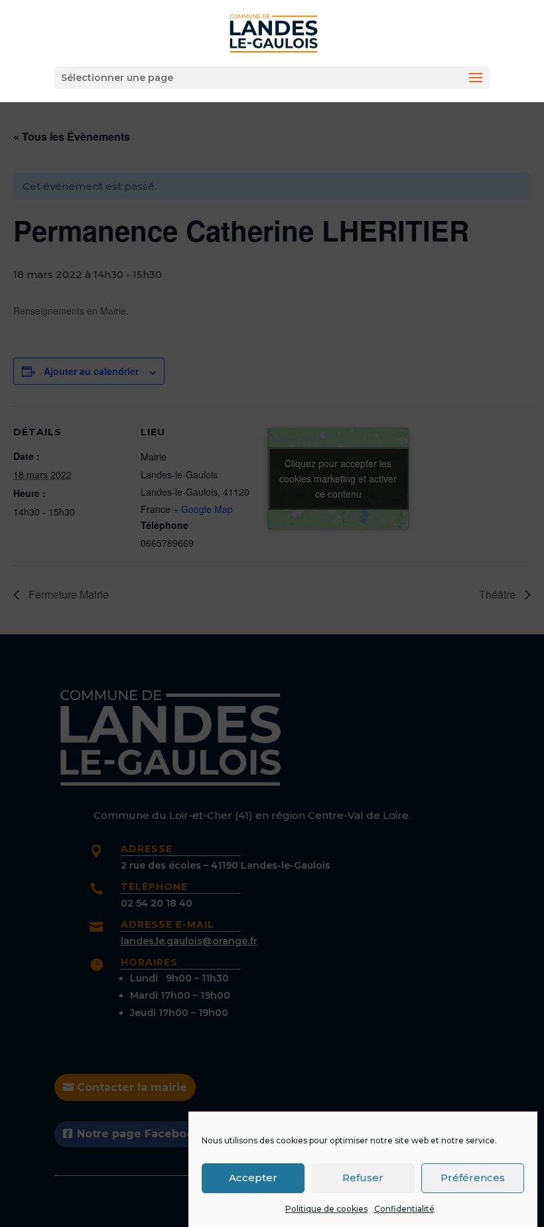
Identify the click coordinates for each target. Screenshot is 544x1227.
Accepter (253, 1177)
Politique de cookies (326, 1209)
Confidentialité (404, 1209)
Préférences (473, 1177)
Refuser (362, 1177)
